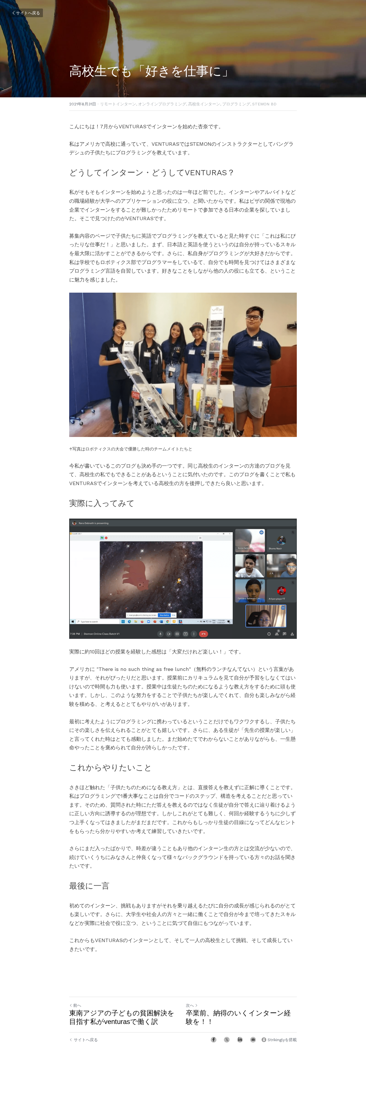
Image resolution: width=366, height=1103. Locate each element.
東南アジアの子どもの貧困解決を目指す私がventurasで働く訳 (121, 1017)
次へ (190, 1005)
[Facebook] (213, 1040)
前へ (77, 1005)
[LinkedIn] (240, 1040)
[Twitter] (227, 1040)
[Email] (253, 1040)
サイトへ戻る (28, 13)
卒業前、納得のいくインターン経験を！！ (238, 1017)
